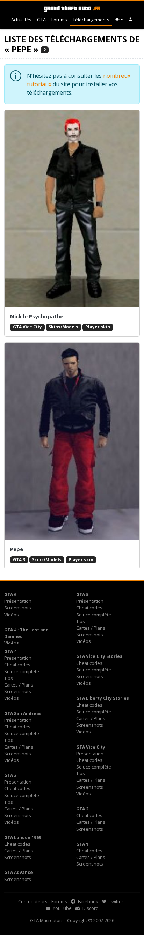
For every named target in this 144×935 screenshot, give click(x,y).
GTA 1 (82, 844)
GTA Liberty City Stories (102, 698)
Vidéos (11, 614)
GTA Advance (18, 872)
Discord (90, 908)
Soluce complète (93, 614)
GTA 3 (19, 560)
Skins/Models (63, 327)
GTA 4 (10, 651)
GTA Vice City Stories (99, 656)
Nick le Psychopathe (36, 316)
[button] (130, 20)
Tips (80, 621)
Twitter (115, 901)
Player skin (97, 327)
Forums (59, 19)
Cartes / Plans (90, 628)
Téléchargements (91, 19)
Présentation (17, 601)
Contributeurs (33, 901)
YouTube (62, 908)
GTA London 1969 (22, 837)
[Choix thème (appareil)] (118, 20)
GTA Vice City (27, 327)
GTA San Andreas (23, 714)
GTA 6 (10, 595)
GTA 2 (82, 809)
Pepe (16, 549)
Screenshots (17, 607)
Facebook (87, 901)
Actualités (21, 19)
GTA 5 (82, 595)
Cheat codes (89, 607)
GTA (41, 19)
